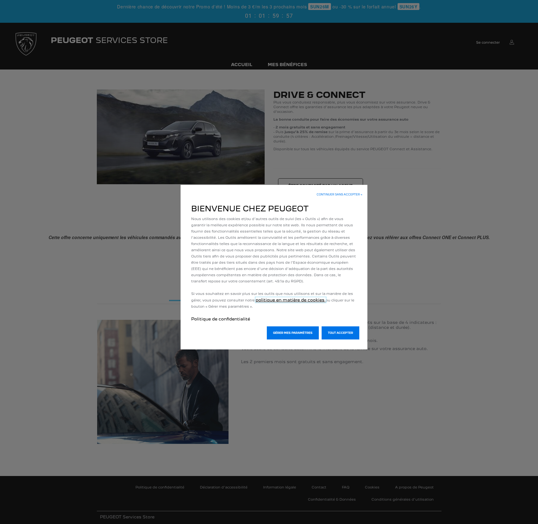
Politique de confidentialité (220, 318)
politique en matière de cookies (291, 299)
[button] (339, 194)
